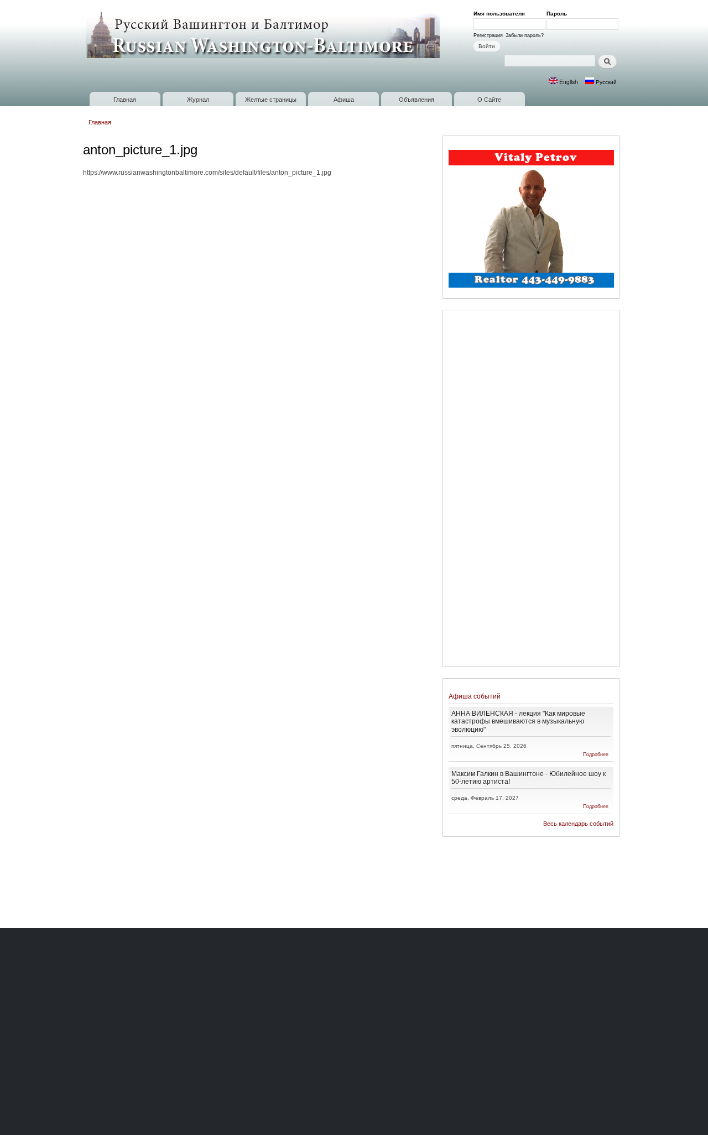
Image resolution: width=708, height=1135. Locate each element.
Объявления (416, 99)
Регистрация (488, 35)
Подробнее (595, 754)
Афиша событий (475, 696)
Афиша (344, 99)
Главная (124, 99)
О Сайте (489, 99)
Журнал (198, 99)
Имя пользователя (501, 13)
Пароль (558, 13)
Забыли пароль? (525, 35)
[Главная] (264, 34)
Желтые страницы (270, 99)
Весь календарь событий (578, 823)
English (568, 81)
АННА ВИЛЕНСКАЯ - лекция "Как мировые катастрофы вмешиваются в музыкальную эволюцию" (518, 721)
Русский (605, 81)
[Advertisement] (531, 490)
